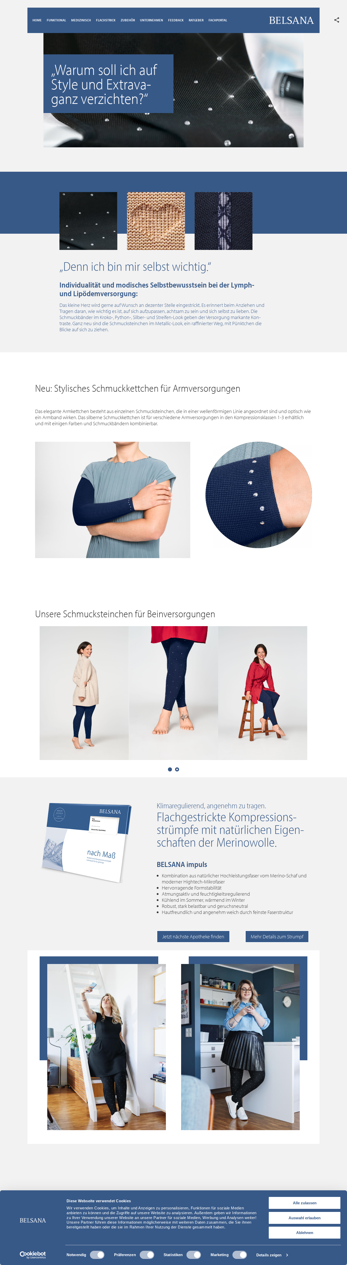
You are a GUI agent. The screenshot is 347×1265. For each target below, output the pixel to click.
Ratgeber (196, 20)
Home (37, 20)
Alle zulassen (305, 1203)
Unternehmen (151, 20)
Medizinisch (81, 20)
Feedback (176, 20)
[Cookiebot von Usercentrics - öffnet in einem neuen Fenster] (33, 1255)
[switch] (147, 1255)
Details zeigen (268, 1255)
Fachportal (218, 20)
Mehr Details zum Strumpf (277, 936)
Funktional (56, 20)
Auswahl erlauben (305, 1218)
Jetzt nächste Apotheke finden (193, 936)
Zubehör (128, 20)
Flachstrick (106, 20)
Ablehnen (304, 1232)
